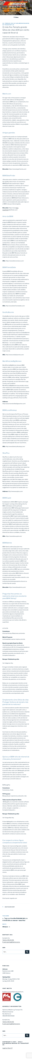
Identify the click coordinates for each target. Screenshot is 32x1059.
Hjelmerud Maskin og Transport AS (14, 9)
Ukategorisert (10, 906)
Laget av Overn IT (7, 1048)
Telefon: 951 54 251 (8, 940)
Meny (16, 17)
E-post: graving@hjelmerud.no (11, 942)
